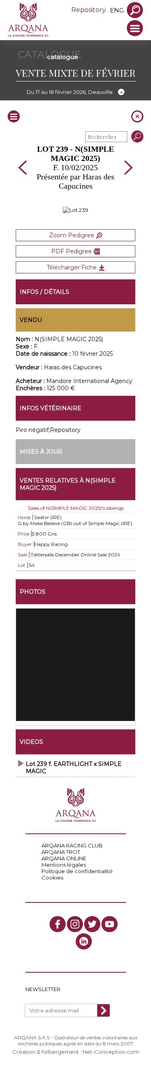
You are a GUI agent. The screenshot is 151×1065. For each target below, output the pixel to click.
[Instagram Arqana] (75, 924)
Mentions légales (63, 864)
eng (117, 10)
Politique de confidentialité (77, 871)
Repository (88, 10)
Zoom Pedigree (71, 235)
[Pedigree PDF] (75, 210)
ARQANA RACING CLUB (72, 845)
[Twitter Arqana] (92, 924)
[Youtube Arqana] (109, 924)
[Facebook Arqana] (58, 924)
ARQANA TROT (60, 852)
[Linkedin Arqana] (84, 941)
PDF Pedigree (71, 251)
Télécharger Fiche (72, 267)
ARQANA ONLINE (63, 858)
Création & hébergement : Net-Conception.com (75, 1052)
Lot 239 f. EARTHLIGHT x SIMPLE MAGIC (74, 767)
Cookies (52, 877)
